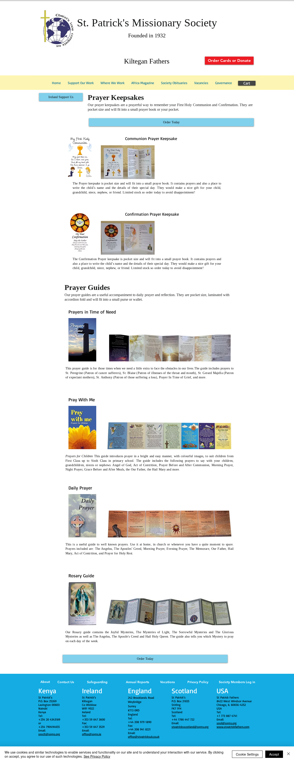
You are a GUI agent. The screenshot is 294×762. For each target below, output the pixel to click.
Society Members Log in (237, 682)
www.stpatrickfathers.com (233, 727)
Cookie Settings (247, 754)
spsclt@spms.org (49, 734)
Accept (274, 754)
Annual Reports (137, 682)
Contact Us (65, 682)
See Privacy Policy (97, 756)
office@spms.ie (91, 734)
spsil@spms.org (227, 723)
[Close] (288, 754)
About (45, 682)
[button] (223, 83)
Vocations (167, 682)
